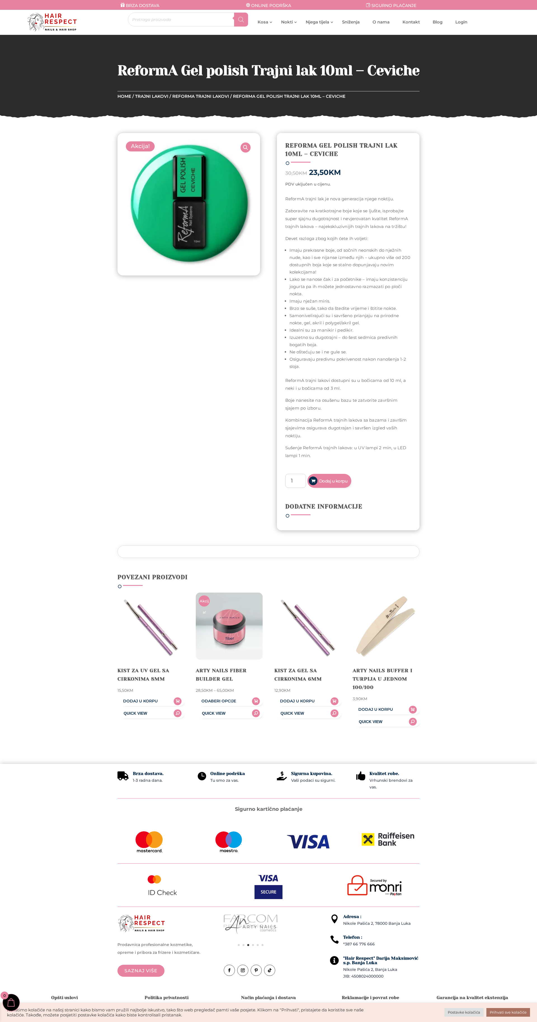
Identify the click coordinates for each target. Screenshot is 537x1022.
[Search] (241, 20)
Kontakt (411, 22)
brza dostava (142, 5)
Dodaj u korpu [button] (140, 700)
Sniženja (351, 22)
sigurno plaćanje (393, 5)
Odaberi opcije (218, 700)
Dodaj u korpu (333, 481)
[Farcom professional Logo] (250, 926)
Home (124, 96)
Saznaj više (140, 970)
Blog (437, 22)
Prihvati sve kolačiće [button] (508, 1012)
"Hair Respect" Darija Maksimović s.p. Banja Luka (380, 960)
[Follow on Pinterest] (256, 970)
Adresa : (352, 916)
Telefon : (352, 937)
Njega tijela (317, 22)
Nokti (287, 22)
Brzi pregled (150, 713)
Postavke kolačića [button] (464, 1012)
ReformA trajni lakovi (200, 96)
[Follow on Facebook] (229, 970)
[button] (246, 147)
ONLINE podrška (271, 5)
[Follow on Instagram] (242, 970)
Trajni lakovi (151, 96)
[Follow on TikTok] (269, 970)
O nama (381, 22)
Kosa (263, 22)
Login (461, 22)
